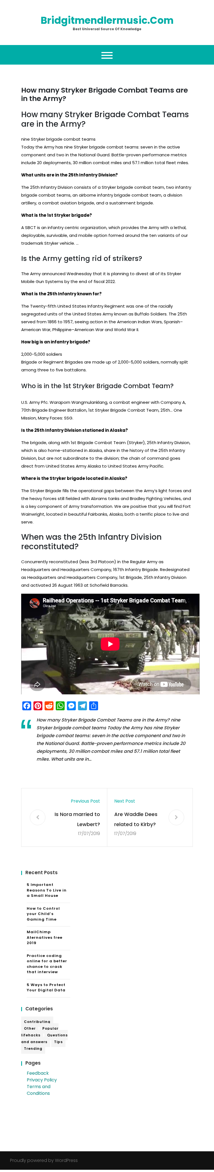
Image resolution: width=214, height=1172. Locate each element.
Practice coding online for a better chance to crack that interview (47, 964)
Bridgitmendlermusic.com (107, 20)
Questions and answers (44, 1038)
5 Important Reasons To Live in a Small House (47, 890)
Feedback (38, 1073)
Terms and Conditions (38, 1089)
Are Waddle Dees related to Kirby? (135, 819)
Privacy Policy (42, 1080)
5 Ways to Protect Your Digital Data (46, 987)
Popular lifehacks (40, 1031)
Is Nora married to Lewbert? (77, 819)
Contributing (37, 1021)
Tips (58, 1041)
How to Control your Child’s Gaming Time (43, 914)
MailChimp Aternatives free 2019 (44, 937)
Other (30, 1028)
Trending (33, 1048)
